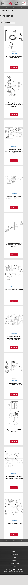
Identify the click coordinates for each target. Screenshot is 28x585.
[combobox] (12, 23)
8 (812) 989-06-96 (14, 570)
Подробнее (14, 67)
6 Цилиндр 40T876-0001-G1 (14, 289)
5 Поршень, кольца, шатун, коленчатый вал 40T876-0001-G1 (14, 245)
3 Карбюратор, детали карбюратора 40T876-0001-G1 (14, 151)
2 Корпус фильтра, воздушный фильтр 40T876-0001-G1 (14, 104)
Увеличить (14, 53)
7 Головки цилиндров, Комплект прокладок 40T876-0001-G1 (14, 338)
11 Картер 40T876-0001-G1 (13, 523)
